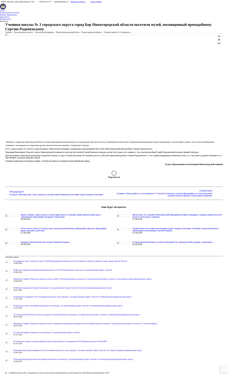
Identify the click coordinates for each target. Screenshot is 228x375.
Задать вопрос (96, 2)
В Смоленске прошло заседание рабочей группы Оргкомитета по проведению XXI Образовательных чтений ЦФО (60, 341)
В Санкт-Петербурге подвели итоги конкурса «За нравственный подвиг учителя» (47, 332)
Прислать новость (78, 2)
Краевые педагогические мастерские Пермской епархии (45, 242)
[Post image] (11, 219)
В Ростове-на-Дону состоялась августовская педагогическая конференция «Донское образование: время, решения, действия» (64, 229)
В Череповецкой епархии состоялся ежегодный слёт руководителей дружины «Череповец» (172, 242)
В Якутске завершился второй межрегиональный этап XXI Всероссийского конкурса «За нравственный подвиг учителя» (63, 270)
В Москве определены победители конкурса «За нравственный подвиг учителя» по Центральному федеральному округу (63, 288)
